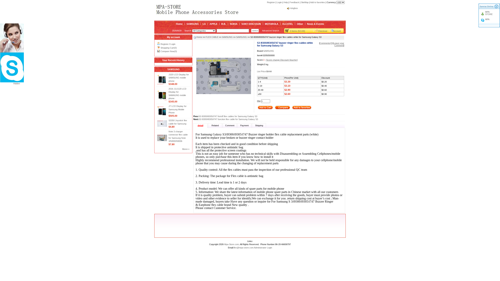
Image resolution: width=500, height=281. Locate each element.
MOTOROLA (271, 24)
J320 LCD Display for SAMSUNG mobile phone (179, 77)
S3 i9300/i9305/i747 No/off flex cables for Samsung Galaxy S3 (228, 116)
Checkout (322, 31)
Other (300, 24)
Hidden (16, 83)
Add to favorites (317, 2)
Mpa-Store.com (231, 244)
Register (271, 2)
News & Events (315, 24)
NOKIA (234, 24)
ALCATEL (287, 24)
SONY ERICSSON (251, 24)
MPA (487, 19)
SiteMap (305, 2)
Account (337, 31)
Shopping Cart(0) (169, 48)
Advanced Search (270, 30)
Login (279, 2)
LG (204, 24)
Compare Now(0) (169, 51)
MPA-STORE (489, 13)
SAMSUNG (193, 24)
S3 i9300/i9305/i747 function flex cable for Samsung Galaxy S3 (228, 119)
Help (286, 2)
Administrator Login (263, 247)
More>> (185, 149)
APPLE (213, 24)
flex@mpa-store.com (244, 247)
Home (179, 24)
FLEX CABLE (212, 37)
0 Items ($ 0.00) (297, 31)
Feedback (294, 2)
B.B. (223, 24)
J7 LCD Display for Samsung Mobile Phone (178, 109)
